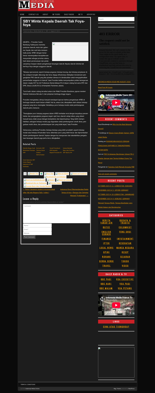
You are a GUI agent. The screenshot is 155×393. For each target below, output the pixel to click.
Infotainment (125, 238)
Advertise (91, 14)
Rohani (106, 256)
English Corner (106, 233)
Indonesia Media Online (32, 388)
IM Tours (56, 14)
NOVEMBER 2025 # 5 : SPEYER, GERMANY (113, 190)
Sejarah (125, 256)
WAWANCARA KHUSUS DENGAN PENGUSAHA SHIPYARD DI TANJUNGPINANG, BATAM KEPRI (114, 145)
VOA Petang (125, 288)
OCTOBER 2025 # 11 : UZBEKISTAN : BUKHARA (115, 186)
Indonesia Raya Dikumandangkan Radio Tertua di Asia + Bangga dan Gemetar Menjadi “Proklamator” (74, 192)
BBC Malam (106, 288)
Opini (106, 252)
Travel (106, 265)
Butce (106, 227)
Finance (106, 238)
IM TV (80, 14)
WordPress (131, 388)
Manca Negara (125, 247)
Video (125, 265)
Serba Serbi (106, 261)
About (45, 14)
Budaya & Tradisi (125, 221)
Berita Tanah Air (38, 31)
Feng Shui (125, 231)
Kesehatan (125, 243)
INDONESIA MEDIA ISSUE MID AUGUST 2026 (114, 82)
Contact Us (34, 14)
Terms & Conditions (28, 384)
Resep (125, 252)
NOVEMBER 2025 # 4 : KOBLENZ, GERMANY (114, 199)
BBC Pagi (106, 279)
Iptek (106, 243)
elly (31, 31)
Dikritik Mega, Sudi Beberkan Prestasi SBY (29, 150)
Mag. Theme (117, 388)
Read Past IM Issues (105, 87)
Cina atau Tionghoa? (116, 326)
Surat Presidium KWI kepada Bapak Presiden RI (56, 150)
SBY (47, 31)
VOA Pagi (125, 283)
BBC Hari (106, 283)
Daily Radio (69, 14)
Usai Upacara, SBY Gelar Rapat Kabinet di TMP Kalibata (29, 163)
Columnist (125, 227)
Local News (107, 247)
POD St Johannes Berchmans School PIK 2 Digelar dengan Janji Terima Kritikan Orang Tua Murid (116, 158)
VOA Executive (125, 279)
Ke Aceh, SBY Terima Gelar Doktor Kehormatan (40, 151)
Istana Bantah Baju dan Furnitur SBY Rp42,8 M (68, 150)
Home (22, 14)
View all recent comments (107, 174)
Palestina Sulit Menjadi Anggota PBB (121, 167)
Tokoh (125, 261)
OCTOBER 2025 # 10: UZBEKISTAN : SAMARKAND (116, 194)
